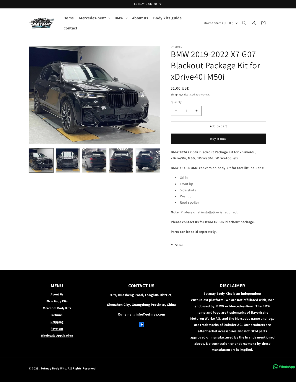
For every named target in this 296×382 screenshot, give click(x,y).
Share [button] (179, 245)
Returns (56, 315)
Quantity (176, 102)
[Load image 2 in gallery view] (67, 160)
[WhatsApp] (284, 367)
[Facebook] (141, 325)
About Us (56, 294)
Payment (57, 328)
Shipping (176, 94)
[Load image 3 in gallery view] (94, 160)
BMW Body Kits (57, 301)
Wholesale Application (57, 335)
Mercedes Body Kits (57, 308)
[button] (94, 18)
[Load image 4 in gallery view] (121, 160)
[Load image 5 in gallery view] (147, 160)
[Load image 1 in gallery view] (41, 160)
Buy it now (218, 139)
